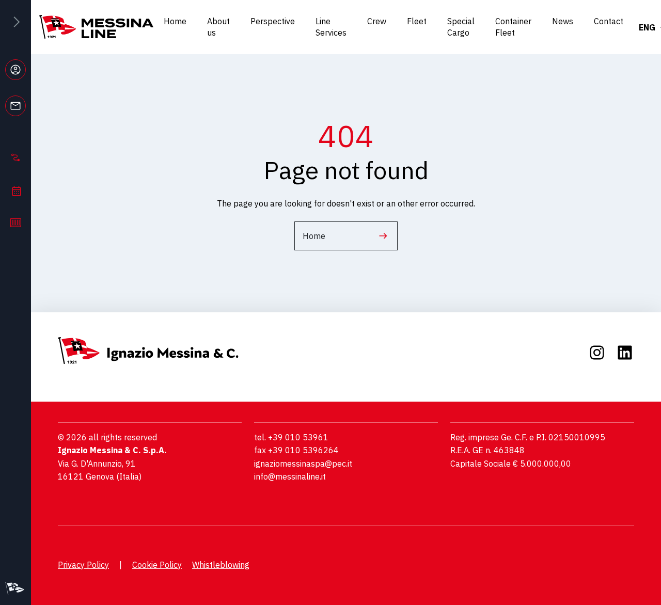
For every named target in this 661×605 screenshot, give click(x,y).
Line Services (331, 27)
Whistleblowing (220, 565)
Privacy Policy (83, 565)
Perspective (272, 21)
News (562, 21)
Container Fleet (513, 27)
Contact (608, 21)
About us (218, 27)
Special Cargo (461, 27)
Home (175, 21)
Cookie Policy (157, 565)
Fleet (417, 21)
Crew (376, 21)
